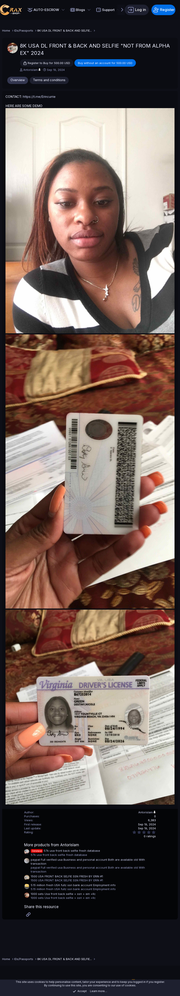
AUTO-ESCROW (46, 10)
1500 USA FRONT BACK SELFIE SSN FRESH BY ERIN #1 (67, 876)
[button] (63, 10)
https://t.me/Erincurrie (39, 97)
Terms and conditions (49, 80)
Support (108, 10)
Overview (18, 80)
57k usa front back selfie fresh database (66, 850)
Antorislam (30, 69)
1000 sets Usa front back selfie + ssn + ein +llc (63, 894)
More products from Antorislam (51, 845)
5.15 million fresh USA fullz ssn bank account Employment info (73, 885)
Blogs (80, 10)
